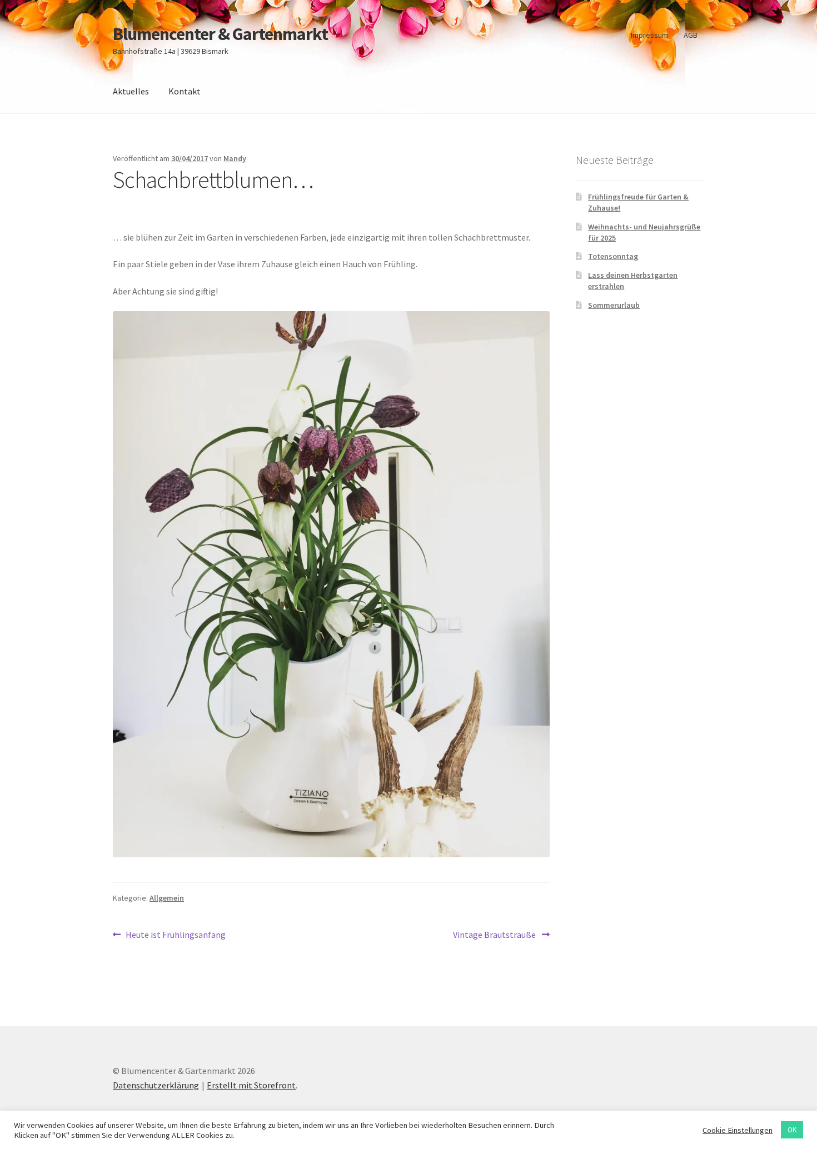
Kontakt (184, 91)
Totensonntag (613, 256)
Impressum (649, 35)
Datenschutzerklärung (156, 1085)
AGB (691, 35)
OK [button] (792, 1130)
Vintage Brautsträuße (495, 935)
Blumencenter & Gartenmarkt (220, 34)
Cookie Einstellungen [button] (738, 1130)
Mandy (234, 158)
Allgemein (167, 898)
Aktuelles (131, 91)
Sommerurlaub (614, 305)
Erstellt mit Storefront (251, 1085)
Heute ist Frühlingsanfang (175, 935)
